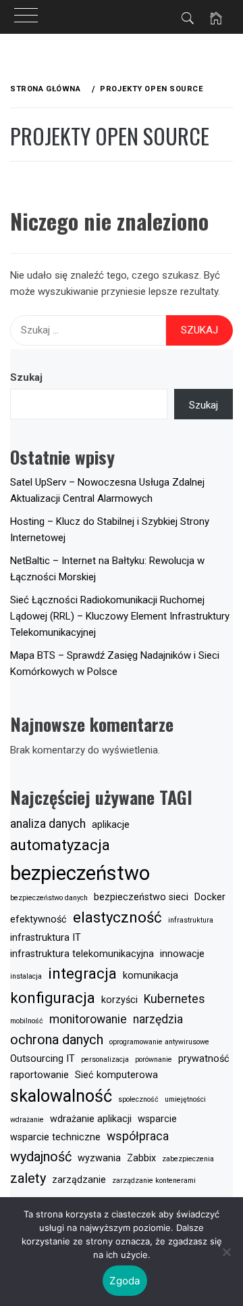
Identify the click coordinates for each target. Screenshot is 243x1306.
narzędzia (158, 1019)
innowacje (182, 954)
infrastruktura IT (45, 937)
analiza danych (48, 824)
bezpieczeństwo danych (49, 897)
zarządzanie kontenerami (154, 1180)
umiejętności (185, 1099)
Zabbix (141, 1158)
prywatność (204, 1059)
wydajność (41, 1156)
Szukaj (26, 377)
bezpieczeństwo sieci (141, 897)
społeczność (138, 1099)
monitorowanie (88, 1019)
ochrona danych (56, 1039)
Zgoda (124, 1280)
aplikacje (111, 825)
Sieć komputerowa (116, 1075)
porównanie (153, 1059)
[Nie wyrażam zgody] (226, 1252)
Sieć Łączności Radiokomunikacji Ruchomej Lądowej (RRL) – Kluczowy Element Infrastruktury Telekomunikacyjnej (120, 616)
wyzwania (99, 1158)
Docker (209, 897)
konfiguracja (52, 997)
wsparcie (157, 1119)
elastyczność (117, 917)
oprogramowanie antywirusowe (159, 1041)
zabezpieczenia (188, 1159)
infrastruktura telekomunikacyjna (82, 954)
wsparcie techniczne (55, 1137)
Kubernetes (174, 999)
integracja (82, 973)
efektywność (38, 919)
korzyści (119, 1000)
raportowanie (39, 1075)
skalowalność (61, 1096)
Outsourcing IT (42, 1059)
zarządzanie (79, 1180)
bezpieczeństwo (80, 873)
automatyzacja (60, 845)
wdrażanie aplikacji (91, 1119)
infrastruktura (190, 920)
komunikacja (150, 975)
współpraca (138, 1136)
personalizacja (105, 1059)
